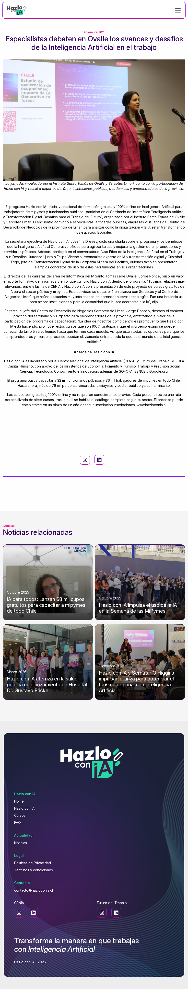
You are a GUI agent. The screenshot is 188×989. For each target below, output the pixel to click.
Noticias (20, 843)
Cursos (19, 815)
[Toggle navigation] (177, 10)
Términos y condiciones (33, 870)
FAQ (17, 822)
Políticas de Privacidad (32, 863)
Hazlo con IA (24, 808)
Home (19, 801)
